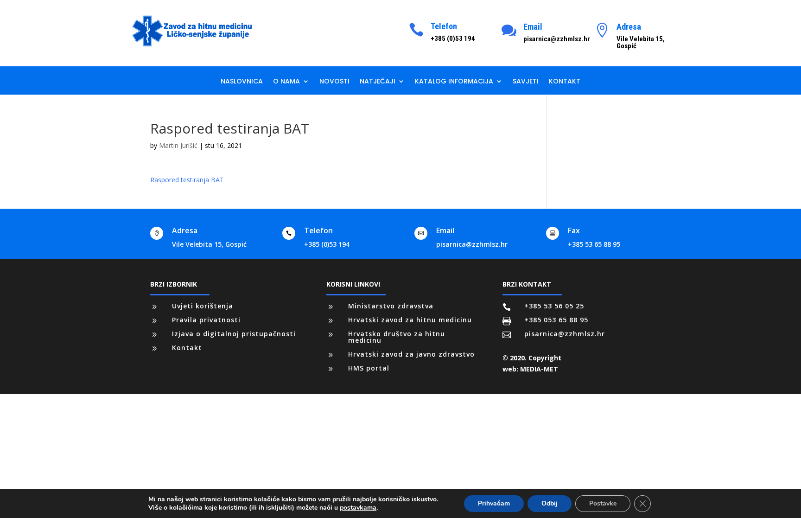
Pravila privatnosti (206, 319)
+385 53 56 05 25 (554, 305)
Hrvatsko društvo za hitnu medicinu (396, 337)
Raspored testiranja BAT (187, 179)
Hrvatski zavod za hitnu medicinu (410, 319)
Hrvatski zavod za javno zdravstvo (411, 354)
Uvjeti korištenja (202, 305)
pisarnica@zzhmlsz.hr (472, 244)
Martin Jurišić (178, 145)
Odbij (549, 503)
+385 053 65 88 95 (556, 319)
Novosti (334, 82)
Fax (574, 230)
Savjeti (526, 82)
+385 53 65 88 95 (594, 244)
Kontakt (564, 82)
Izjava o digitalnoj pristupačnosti (234, 333)
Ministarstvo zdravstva (390, 305)
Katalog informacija (454, 82)
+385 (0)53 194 (327, 244)
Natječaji (377, 82)
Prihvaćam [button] (494, 503)
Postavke (603, 503)
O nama (286, 82)
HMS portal (368, 368)
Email (532, 27)
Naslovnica (242, 82)
